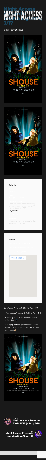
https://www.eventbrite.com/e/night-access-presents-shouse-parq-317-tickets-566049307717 (23, 206)
